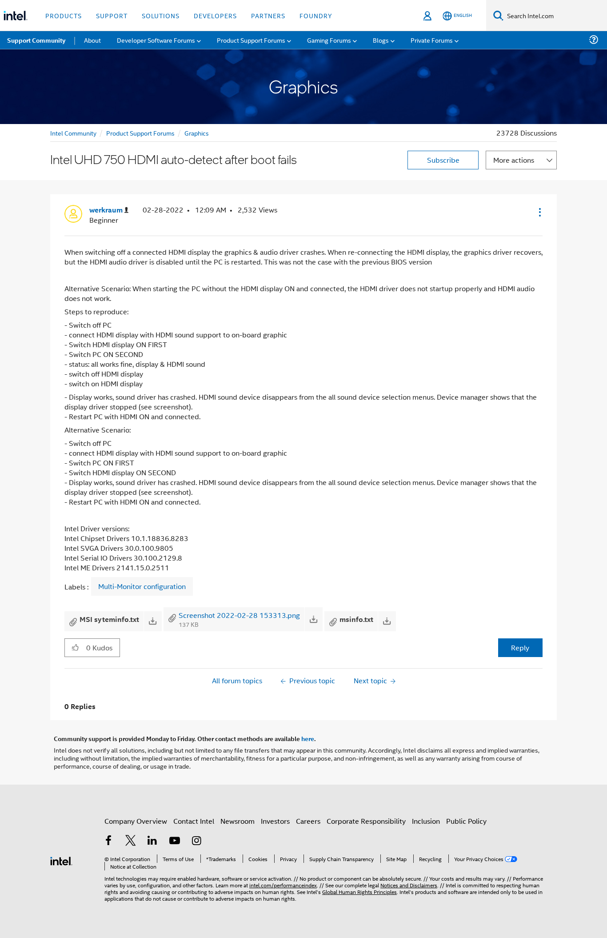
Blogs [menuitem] (381, 39)
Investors (275, 821)
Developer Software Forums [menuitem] (156, 39)
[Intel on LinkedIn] (152, 841)
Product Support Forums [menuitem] (251, 39)
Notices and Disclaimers (408, 885)
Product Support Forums (140, 132)
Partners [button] (268, 15)
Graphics (196, 132)
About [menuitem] (92, 39)
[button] (539, 212)
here (307, 738)
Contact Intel (193, 821)
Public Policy (466, 821)
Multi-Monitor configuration (142, 586)
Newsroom (237, 821)
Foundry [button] (316, 15)
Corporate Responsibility (366, 821)
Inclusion (426, 821)
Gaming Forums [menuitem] (329, 39)
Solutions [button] (161, 15)
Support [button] (112, 15)
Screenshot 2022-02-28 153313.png (239, 615)
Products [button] (63, 15)
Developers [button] (215, 15)
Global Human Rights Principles (359, 891)
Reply (520, 647)
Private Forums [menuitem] (432, 39)
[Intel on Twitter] (130, 841)
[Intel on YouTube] (174, 841)
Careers (308, 821)
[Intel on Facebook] (108, 841)
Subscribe (443, 160)
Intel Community (73, 132)
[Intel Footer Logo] (61, 860)
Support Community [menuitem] (36, 40)
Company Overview (135, 821)
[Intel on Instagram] (196, 841)
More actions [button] (513, 160)
